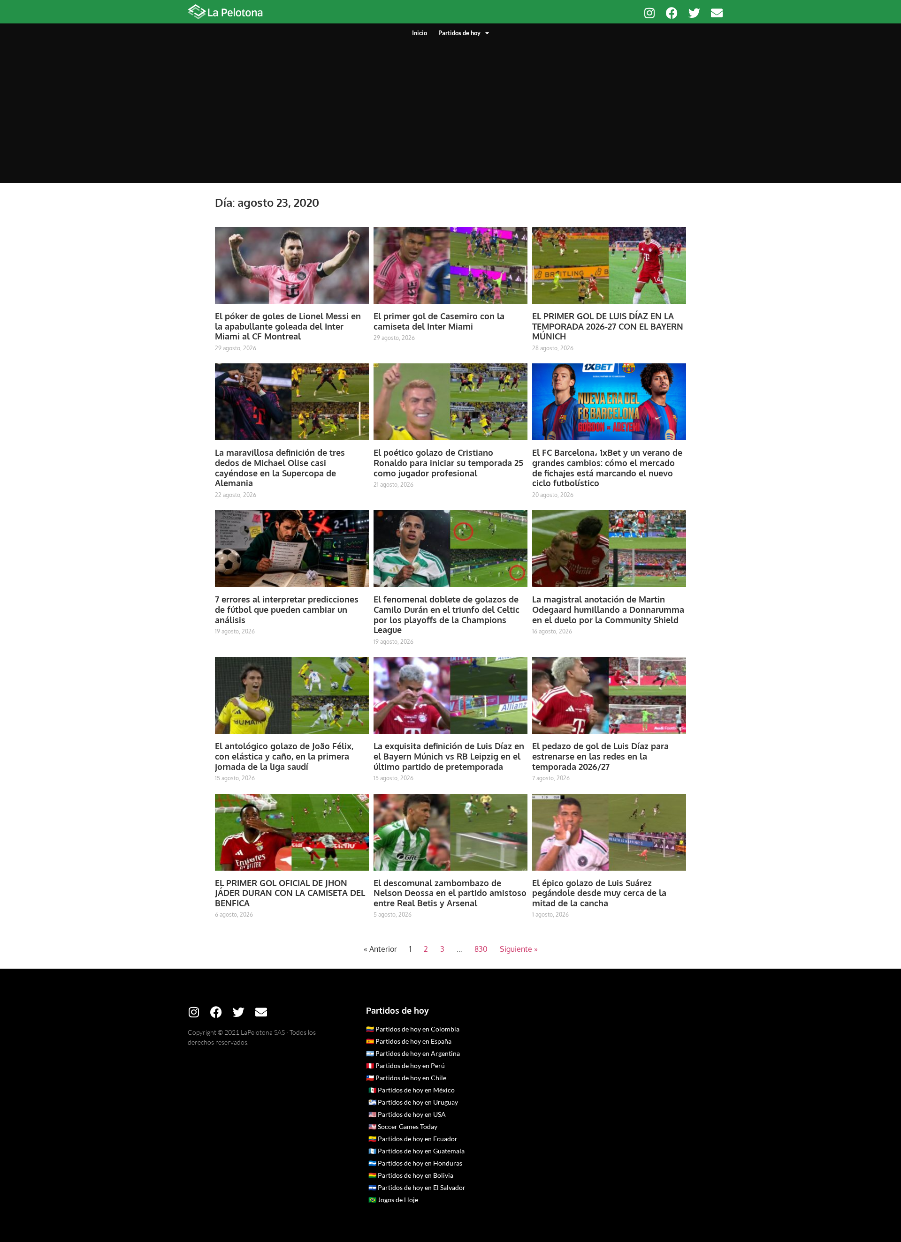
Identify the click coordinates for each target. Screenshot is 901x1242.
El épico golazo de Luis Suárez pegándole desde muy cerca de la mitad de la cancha (599, 893)
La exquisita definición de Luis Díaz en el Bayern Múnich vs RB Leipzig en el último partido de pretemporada (449, 756)
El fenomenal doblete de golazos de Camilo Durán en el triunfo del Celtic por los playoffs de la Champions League (446, 614)
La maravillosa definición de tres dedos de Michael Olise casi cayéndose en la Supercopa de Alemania (280, 467)
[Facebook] (672, 13)
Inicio (419, 33)
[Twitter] (694, 13)
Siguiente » (519, 949)
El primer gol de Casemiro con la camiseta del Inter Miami (439, 321)
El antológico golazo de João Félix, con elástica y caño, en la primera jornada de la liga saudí (284, 756)
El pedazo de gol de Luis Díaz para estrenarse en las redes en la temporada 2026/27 (600, 756)
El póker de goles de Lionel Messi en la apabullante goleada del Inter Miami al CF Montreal (288, 326)
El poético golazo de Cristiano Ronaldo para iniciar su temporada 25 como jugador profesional (448, 462)
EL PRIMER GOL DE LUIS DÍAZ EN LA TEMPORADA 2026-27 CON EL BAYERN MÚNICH (607, 326)
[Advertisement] (450, 107)
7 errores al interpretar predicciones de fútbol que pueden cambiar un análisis (287, 609)
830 (481, 949)
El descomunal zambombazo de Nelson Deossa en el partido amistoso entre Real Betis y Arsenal (450, 893)
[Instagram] (649, 13)
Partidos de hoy (459, 33)
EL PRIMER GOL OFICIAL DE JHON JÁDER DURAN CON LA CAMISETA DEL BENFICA (290, 893)
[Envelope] (717, 13)
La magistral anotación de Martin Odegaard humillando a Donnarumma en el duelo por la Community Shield (608, 609)
